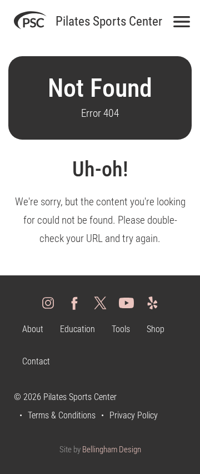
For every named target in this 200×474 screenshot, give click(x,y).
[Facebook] (74, 302)
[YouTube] (126, 302)
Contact (36, 361)
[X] (100, 302)
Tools (121, 329)
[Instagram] (48, 302)
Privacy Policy (133, 415)
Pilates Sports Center (109, 21)
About (32, 329)
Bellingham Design (111, 450)
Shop (155, 329)
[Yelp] (152, 302)
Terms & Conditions (62, 415)
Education (77, 329)
